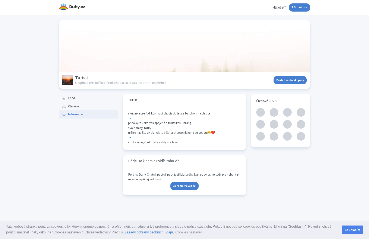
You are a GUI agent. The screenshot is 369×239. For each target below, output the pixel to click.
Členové (73, 106)
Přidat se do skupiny (290, 80)
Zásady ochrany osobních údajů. (149, 232)
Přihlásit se (299, 7)
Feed (71, 98)
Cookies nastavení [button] (189, 232)
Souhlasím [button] (352, 230)
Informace (75, 114)
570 (274, 101)
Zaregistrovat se (184, 186)
